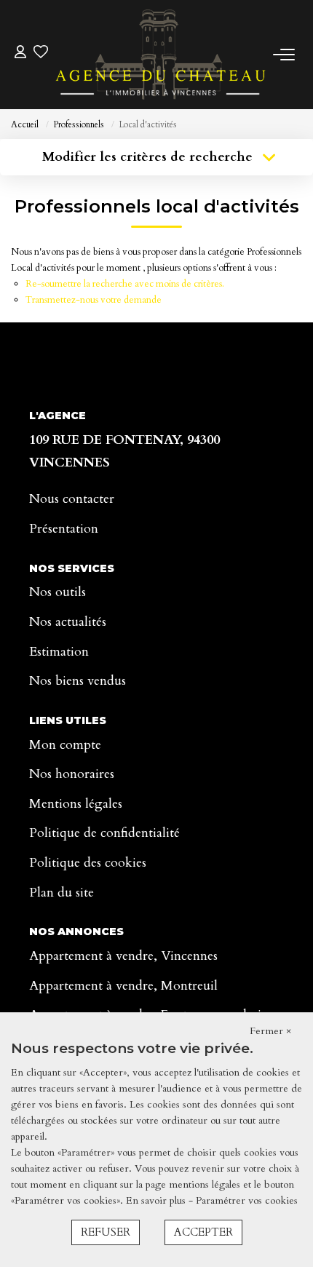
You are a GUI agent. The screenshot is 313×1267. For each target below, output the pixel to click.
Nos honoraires (71, 774)
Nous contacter (71, 499)
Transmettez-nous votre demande (93, 299)
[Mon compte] (20, 54)
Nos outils (57, 592)
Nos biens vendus (77, 681)
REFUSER (105, 1232)
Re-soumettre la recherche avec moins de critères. (124, 283)
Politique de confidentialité (104, 833)
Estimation (59, 652)
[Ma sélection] (40, 54)
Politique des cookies (87, 863)
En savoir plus (157, 1200)
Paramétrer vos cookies (247, 1200)
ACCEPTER (203, 1232)
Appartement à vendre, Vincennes (123, 956)
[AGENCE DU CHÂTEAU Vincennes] (160, 54)
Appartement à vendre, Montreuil (123, 986)
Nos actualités (67, 622)
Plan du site (61, 892)
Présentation (63, 529)
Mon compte (65, 745)
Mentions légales (75, 804)
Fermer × (270, 1031)
